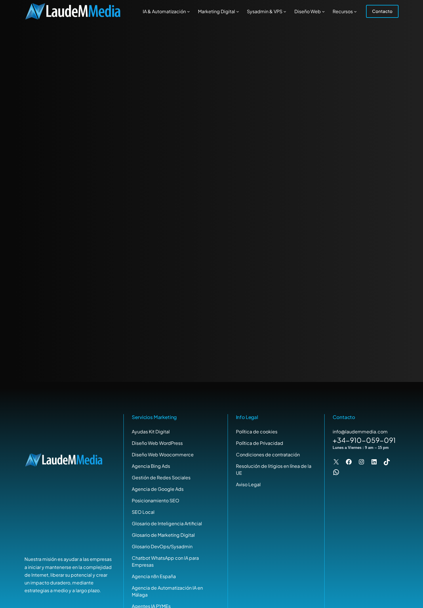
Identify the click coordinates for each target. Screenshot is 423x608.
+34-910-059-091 (364, 440)
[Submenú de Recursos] (355, 11)
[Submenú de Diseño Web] (323, 11)
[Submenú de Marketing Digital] (237, 11)
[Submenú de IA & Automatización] (188, 11)
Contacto (382, 11)
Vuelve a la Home (211, 231)
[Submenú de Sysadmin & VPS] (284, 11)
